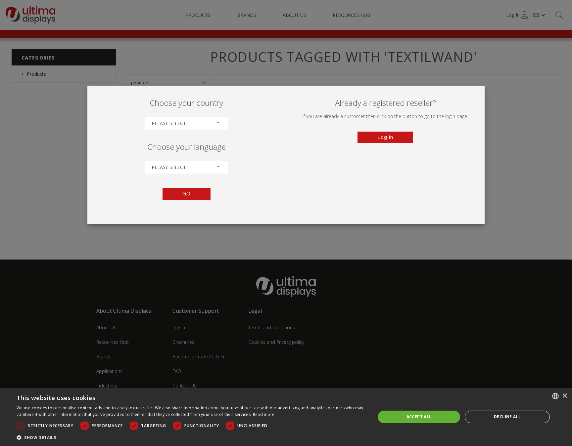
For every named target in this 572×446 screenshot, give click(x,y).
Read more (264, 414)
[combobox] (186, 123)
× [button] (564, 395)
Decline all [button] (507, 417)
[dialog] (286, 417)
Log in (385, 137)
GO (186, 193)
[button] (191, 437)
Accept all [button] (419, 417)
